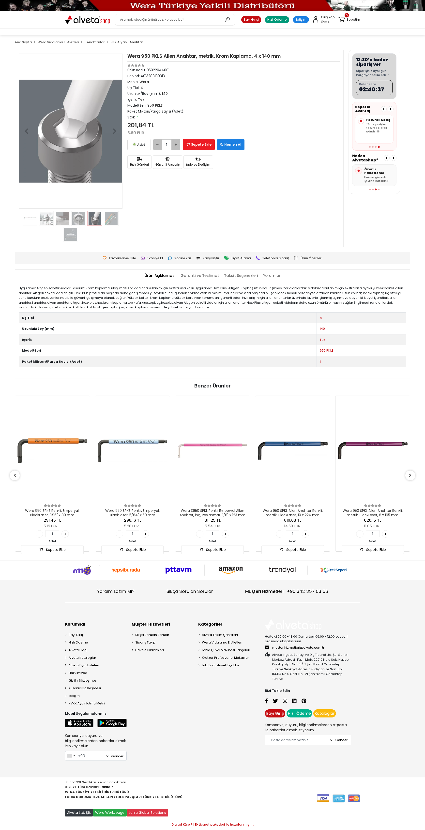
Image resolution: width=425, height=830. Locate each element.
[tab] (160, 276)
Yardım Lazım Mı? (116, 591)
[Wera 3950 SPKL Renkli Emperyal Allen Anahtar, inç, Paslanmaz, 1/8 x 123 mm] (212, 450)
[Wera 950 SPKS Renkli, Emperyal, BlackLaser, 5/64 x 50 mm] (132, 450)
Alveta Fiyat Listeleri (84, 665)
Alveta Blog (78, 650)
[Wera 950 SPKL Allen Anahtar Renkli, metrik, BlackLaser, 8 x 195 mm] (373, 450)
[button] (349, 19)
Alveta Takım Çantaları (220, 634)
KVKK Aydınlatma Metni (87, 703)
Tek (322, 339)
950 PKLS (327, 350)
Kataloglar (325, 713)
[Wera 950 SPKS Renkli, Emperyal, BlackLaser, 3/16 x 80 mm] (52, 450)
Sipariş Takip (145, 642)
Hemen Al (232, 144)
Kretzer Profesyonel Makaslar (225, 657)
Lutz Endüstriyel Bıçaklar (220, 665)
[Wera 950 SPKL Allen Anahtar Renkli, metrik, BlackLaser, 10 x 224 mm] (293, 450)
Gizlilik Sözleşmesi (83, 680)
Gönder (117, 756)
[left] (14, 475)
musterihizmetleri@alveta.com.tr (298, 647)
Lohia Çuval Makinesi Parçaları (226, 650)
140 (322, 328)
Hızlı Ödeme (277, 19)
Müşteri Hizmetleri (286, 591)
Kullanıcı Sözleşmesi (85, 688)
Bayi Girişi (251, 19)
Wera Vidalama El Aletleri (222, 642)
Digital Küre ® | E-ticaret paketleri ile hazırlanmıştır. (212, 824)
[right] (410, 475)
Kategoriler (210, 624)
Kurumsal (75, 624)
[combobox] (70, 755)
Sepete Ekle (201, 144)
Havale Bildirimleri (149, 650)
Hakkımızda (78, 673)
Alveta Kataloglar (82, 657)
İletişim (300, 19)
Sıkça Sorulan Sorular (190, 591)
